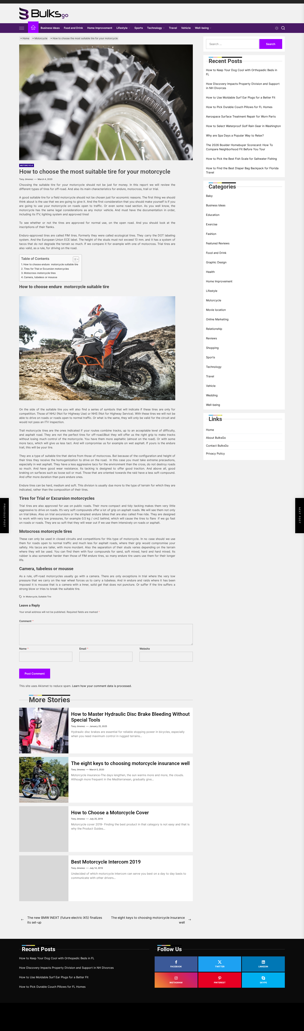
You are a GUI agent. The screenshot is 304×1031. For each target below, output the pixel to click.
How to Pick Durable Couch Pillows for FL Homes (239, 107)
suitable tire (44, 596)
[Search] (283, 28)
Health (210, 272)
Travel (173, 28)
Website (145, 648)
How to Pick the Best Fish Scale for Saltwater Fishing (241, 158)
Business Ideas (50, 28)
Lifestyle (122, 28)
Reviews (211, 338)
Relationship (214, 329)
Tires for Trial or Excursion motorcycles (46, 268)
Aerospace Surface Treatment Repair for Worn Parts (241, 116)
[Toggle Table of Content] (74, 259)
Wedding (212, 395)
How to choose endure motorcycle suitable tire (50, 264)
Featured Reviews (217, 243)
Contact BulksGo (217, 445)
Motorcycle (26, 165)
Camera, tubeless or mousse (40, 277)
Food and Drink (73, 28)
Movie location (216, 310)
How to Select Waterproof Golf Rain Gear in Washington (243, 126)
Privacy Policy (215, 453)
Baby (209, 196)
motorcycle (31, 596)
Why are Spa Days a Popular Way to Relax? (235, 135)
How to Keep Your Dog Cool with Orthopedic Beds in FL (241, 72)
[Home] (33, 28)
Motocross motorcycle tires (40, 272)
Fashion (211, 234)
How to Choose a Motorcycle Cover (110, 813)
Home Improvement (99, 28)
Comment (26, 621)
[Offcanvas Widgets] (21, 28)
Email (83, 648)
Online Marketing (217, 319)
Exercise (211, 224)
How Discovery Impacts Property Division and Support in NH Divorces (243, 86)
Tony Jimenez (26, 179)
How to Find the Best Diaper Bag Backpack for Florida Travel (242, 170)
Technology (154, 28)
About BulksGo (216, 437)
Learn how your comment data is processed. (102, 686)
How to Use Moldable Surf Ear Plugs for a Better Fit (240, 97)
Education (212, 215)
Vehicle (186, 28)
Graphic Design (216, 262)
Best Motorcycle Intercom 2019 (106, 862)
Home (210, 430)
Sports (138, 28)
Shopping (212, 348)
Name (24, 648)
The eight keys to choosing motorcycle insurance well (130, 763)
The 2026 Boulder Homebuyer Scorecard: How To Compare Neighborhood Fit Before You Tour (239, 147)
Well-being (202, 28)
